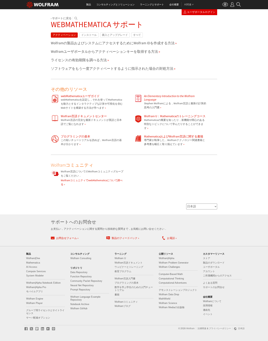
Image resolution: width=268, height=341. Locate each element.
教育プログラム (123, 271)
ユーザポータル (211, 267)
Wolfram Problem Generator (173, 262)
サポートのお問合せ (214, 287)
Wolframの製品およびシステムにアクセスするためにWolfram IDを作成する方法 (113, 43)
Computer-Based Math (171, 274)
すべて (137, 35)
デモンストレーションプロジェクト (178, 290)
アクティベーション (64, 35)
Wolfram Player (34, 303)
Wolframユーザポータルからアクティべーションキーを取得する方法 (104, 51)
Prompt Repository (80, 289)
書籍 (117, 294)
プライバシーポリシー (220, 328)
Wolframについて (212, 301)
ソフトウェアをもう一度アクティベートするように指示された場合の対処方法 (112, 68)
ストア (206, 258)
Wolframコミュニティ (126, 302)
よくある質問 (210, 283)
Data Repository (78, 272)
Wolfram (190, 328)
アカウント (209, 271)
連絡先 (206, 310)
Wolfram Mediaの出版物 (171, 307)
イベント (208, 314)
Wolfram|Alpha (166, 258)
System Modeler (35, 275)
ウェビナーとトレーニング (129, 267)
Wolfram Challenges (169, 267)
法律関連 (201, 328)
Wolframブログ (123, 306)
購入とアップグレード (115, 35)
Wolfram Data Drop (169, 294)
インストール (89, 35)
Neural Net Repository (82, 285)
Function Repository (81, 276)
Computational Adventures (173, 283)
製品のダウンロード (214, 262)
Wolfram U (120, 258)
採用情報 (208, 305)
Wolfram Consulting (80, 258)
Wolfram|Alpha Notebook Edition (43, 283)
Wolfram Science (168, 303)
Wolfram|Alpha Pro (36, 287)
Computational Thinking (171, 278)
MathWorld (164, 298)
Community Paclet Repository (86, 281)
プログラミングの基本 (127, 283)
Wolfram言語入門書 (125, 278)
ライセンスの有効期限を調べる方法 (79, 60)
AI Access (31, 267)
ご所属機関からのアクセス (217, 275)
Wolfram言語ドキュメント (129, 262)
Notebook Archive (79, 304)
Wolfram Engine (34, 298)
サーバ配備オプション (38, 317)
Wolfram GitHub (78, 308)
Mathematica (33, 262)
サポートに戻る (61, 18)
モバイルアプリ (34, 291)
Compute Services (36, 271)
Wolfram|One (33, 258)
